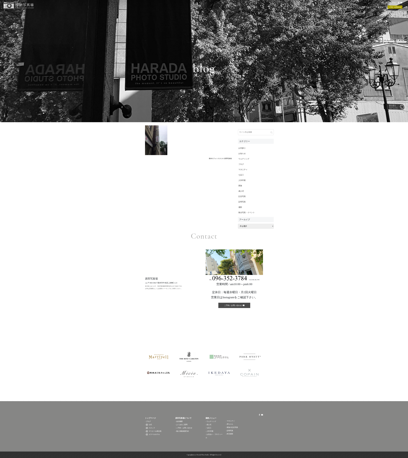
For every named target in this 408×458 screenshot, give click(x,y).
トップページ (150, 418)
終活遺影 (230, 434)
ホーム (338, 7)
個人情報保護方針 (182, 431)
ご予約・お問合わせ (395, 7)
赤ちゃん (230, 424)
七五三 (209, 428)
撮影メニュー (352, 7)
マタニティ (231, 421)
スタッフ (152, 428)
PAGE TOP (397, 442)
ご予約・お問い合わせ (184, 428)
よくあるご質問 (181, 424)
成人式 (209, 424)
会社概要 (179, 421)
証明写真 (230, 430)
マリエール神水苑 (155, 431)
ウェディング (211, 421)
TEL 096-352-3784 (388, 3)
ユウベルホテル (154, 434)
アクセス (379, 7)
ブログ (368, 7)
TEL (228, 280)
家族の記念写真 (232, 427)
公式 (150, 424)
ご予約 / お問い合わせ (233, 305)
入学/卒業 (210, 431)
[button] (271, 132)
